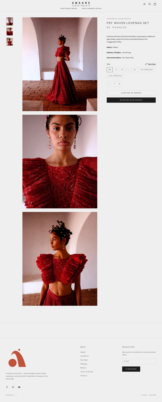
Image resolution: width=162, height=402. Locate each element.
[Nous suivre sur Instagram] (13, 387)
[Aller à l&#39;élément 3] (9, 42)
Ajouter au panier (131, 93)
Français (10, 395)
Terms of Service (86, 372)
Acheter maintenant (131, 100)
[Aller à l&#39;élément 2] (9, 31)
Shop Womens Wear (92, 8)
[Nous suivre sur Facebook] (7, 387)
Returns (83, 368)
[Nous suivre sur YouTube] (19, 387)
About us (83, 376)
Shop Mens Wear (68, 8)
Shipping (83, 364)
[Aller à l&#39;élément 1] (9, 21)
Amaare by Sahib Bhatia (119, 19)
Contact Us (84, 356)
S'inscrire (131, 369)
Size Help (83, 360)
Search (83, 352)
